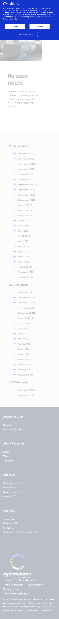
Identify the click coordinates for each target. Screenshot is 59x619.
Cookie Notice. (8, 19)
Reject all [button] (39, 26)
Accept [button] (15, 26)
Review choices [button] (25, 34)
